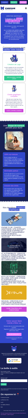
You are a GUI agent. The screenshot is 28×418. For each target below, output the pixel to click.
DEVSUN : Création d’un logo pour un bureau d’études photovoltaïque (13, 302)
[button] (26, 8)
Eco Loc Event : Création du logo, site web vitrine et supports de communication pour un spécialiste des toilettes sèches (13, 280)
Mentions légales (6, 410)
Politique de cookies (19, 410)
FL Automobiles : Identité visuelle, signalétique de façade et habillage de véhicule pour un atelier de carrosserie (13, 257)
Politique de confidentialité (12, 410)
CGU (23, 410)
